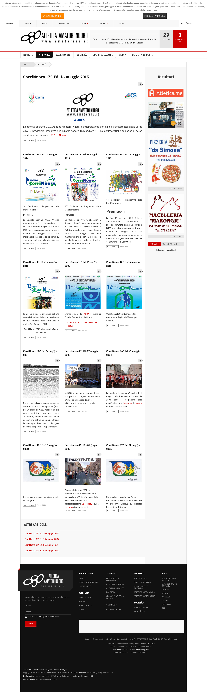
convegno (139, 403)
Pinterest (166, 597)
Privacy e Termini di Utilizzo (49, 617)
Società (81, 54)
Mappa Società (85, 606)
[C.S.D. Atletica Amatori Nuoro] (54, 37)
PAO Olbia (110, 592)
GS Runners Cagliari (115, 584)
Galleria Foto (64, 23)
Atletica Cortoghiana (144, 592)
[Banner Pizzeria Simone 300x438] (166, 159)
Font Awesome (29, 680)
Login (121, 23)
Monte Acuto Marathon (112, 579)
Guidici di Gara (85, 598)
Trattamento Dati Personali (33, 670)
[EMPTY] (140, 84)
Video (44, 23)
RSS (163, 608)
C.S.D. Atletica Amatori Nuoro (80, 673)
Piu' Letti (154, 244)
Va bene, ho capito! (52, 16)
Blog (84, 23)
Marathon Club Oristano (141, 587)
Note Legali (62, 670)
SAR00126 (151, 644)
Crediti (55, 670)
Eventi (28, 23)
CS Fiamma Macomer (115, 588)
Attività (44, 54)
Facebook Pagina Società (169, 579)
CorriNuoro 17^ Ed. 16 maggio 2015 (56, 77)
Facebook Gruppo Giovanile (169, 585)
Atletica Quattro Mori (144, 596)
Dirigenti (48, 670)
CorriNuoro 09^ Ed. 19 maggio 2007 (42, 539)
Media (122, 54)
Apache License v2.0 (85, 676)
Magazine (10, 23)
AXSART (88, 314)
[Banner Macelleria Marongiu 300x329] (166, 213)
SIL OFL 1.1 (54, 680)
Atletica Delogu (141, 608)
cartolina (69, 507)
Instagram (166, 604)
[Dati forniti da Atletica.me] (166, 93)
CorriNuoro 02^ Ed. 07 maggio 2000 (42, 550)
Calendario (63, 54)
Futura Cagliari (113, 610)
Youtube (166, 601)
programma (128, 403)
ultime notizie (170, 244)
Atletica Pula (140, 578)
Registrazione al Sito (88, 582)
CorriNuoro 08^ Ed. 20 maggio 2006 (42, 533)
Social (103, 23)
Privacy (82, 610)
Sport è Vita (139, 612)
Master (82, 602)
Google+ (165, 593)
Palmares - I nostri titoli (166, 250)
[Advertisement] (166, 299)
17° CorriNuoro (58, 135)
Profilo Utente (86, 586)
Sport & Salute (103, 54)
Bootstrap (27, 676)
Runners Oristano (142, 582)
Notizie (28, 54)
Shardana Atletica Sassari (115, 597)
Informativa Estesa (154, 16)
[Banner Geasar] (166, 115)
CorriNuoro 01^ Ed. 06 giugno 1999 (41, 545)
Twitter (166, 590)
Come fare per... (142, 54)
